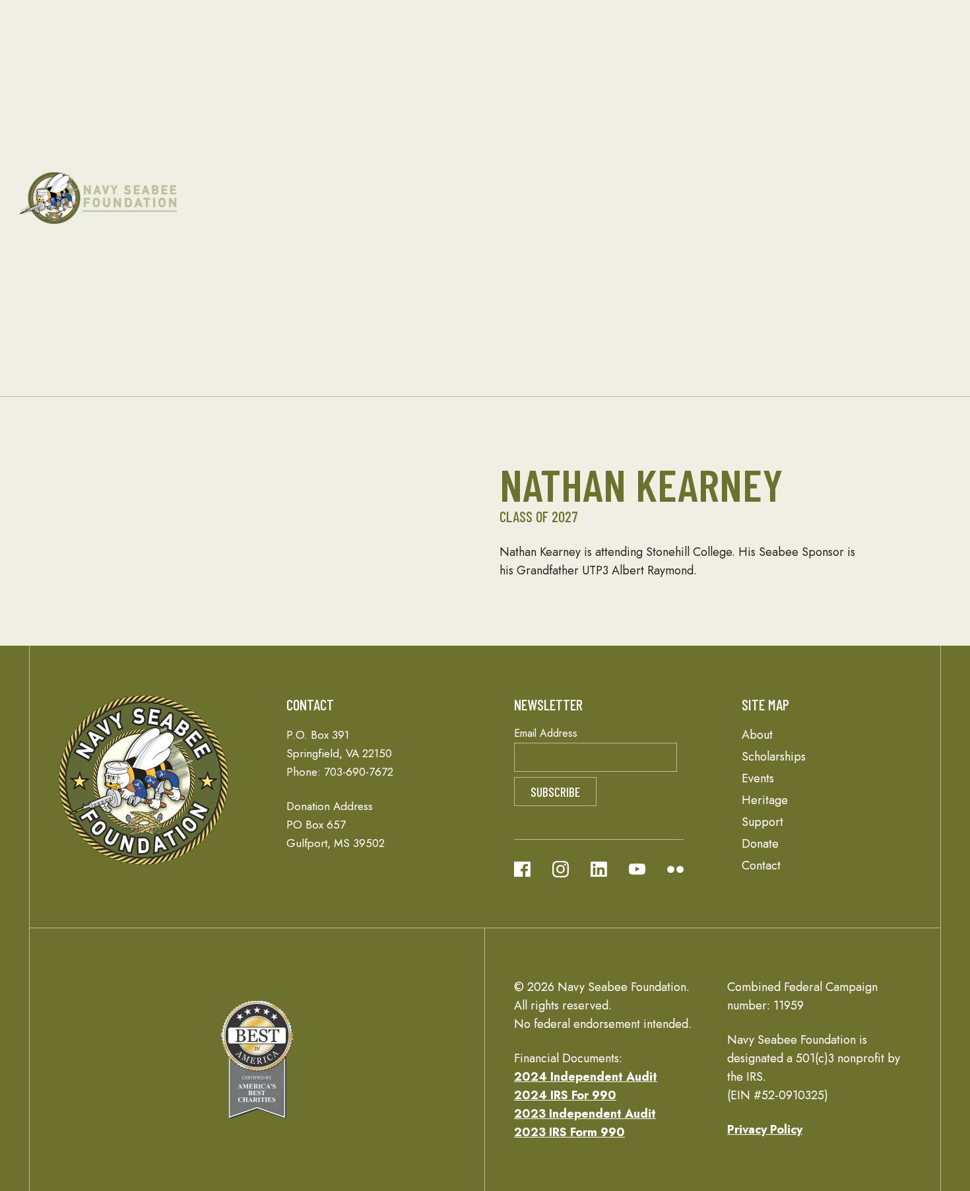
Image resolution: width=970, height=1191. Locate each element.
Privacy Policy (764, 1129)
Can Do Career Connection (752, 170)
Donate (741, 59)
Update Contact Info (602, 300)
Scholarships (244, 153)
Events (407, 97)
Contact (131, 281)
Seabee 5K (460, 244)
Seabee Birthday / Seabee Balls (465, 170)
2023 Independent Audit (585, 1113)
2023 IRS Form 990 (569, 1132)
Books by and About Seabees (609, 355)
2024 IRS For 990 (565, 1095)
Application (320, 151)
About (91, 116)
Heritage (552, 23)
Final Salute (612, 114)
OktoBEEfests (465, 262)
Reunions (455, 133)
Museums (606, 133)
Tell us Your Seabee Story (611, 244)
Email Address (545, 733)
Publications (143, 151)
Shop (820, 198)
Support (693, 60)
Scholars (312, 170)
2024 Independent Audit (585, 1076)
